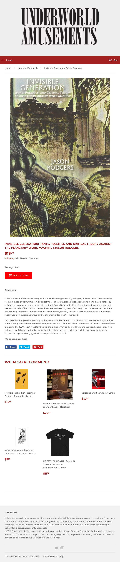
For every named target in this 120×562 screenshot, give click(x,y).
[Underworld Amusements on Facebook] (56, 548)
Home (8, 68)
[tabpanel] (60, 318)
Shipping (9, 258)
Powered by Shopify (52, 556)
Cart (115, 60)
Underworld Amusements (26, 556)
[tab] (11, 290)
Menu (9, 60)
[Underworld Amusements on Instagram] (62, 548)
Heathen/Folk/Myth (28, 68)
